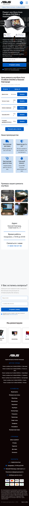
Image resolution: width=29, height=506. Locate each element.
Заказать (22, 94)
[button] (3, 336)
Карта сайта (24, 502)
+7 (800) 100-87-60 (14, 246)
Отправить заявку (14, 65)
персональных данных (15, 69)
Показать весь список (14, 129)
